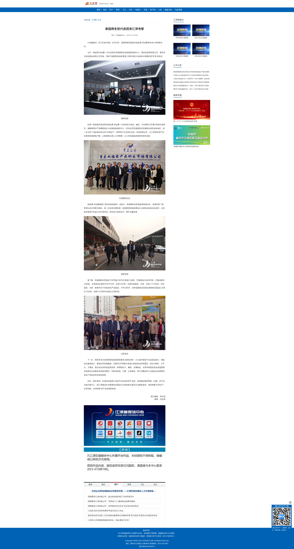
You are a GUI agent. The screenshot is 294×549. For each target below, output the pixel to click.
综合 (131, 10)
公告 (160, 10)
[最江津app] (281, 517)
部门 (111, 10)
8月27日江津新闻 (201, 38)
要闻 (98, 10)
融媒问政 (168, 10)
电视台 (138, 10)
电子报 (152, 10)
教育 (118, 10)
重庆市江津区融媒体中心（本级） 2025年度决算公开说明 (191, 85)
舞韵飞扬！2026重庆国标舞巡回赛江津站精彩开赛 (108, 520)
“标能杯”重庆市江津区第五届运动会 (186, 146)
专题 (145, 10)
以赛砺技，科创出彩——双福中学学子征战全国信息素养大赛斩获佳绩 (116, 497)
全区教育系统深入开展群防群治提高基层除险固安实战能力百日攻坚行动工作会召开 (122, 515)
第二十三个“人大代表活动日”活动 (185, 121)
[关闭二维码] (290, 502)
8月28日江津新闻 (182, 38)
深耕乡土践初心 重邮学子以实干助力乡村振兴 (106, 511)
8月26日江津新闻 (182, 56)
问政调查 (178, 10)
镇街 (105, 10)
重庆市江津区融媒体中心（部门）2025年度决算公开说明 (190, 89)
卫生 (124, 10)
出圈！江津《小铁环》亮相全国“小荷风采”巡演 (107, 501)
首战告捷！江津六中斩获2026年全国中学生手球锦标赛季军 (112, 506)
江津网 (94, 20)
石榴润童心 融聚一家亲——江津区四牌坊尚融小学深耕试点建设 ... (123, 491)
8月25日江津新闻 (201, 56)
